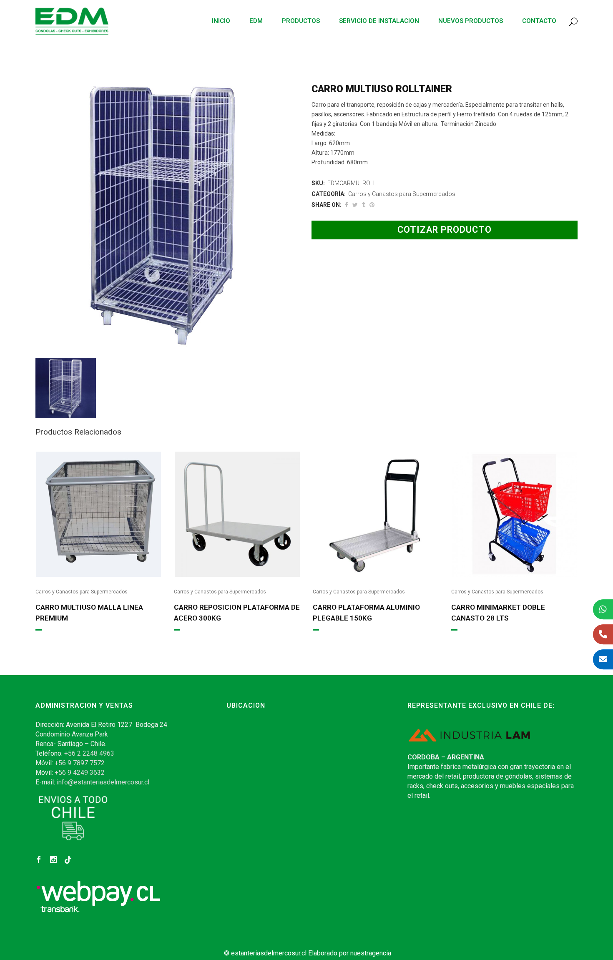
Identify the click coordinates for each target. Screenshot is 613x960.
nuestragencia (370, 953)
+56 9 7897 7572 (80, 763)
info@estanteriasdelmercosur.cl (103, 782)
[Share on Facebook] (346, 204)
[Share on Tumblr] (363, 204)
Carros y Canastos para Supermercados (401, 194)
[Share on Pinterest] (371, 204)
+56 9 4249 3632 (80, 773)
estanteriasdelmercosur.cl (268, 953)
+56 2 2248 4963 (89, 753)
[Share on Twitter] (355, 204)
